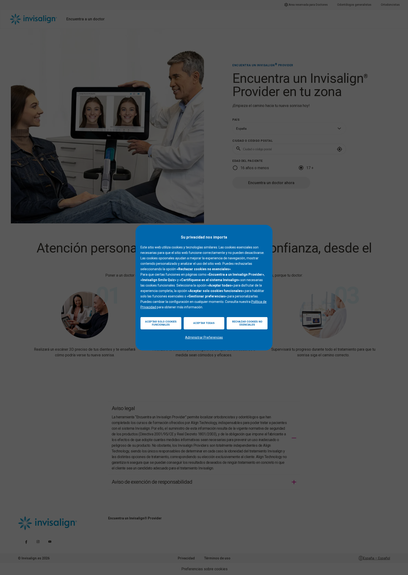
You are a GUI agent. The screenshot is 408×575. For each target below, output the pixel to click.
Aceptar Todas (204, 323)
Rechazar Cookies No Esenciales (247, 323)
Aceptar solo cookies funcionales (161, 323)
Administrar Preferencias (204, 337)
